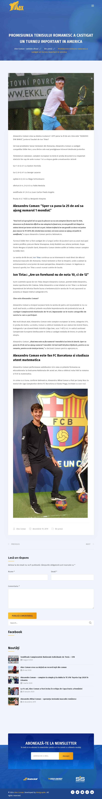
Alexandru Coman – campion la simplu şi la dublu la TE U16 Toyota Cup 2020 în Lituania (54, 678)
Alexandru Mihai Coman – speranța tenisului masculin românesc (48, 699)
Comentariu (14, 586)
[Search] (92, 623)
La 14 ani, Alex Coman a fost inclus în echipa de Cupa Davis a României (51, 689)
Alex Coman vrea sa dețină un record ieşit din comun (44, 667)
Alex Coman (19, 792)
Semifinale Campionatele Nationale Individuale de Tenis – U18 (48, 657)
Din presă (59, 529)
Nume (11, 571)
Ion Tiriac (37, 257)
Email (54, 571)
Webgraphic (41, 792)
